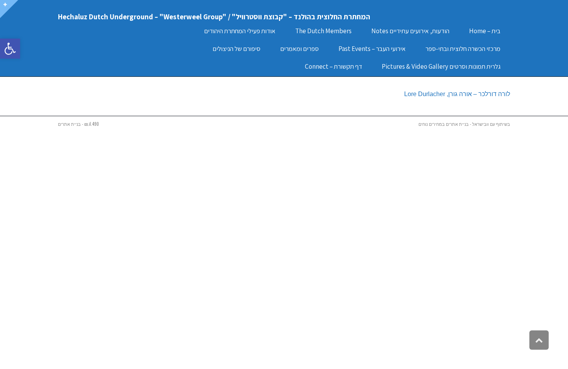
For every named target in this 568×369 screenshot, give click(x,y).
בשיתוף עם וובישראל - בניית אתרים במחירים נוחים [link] (464, 124)
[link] (10, 49)
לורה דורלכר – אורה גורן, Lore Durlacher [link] (457, 94)
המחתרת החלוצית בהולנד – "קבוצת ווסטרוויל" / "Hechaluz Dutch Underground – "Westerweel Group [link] (214, 16)
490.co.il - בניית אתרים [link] (78, 124)
